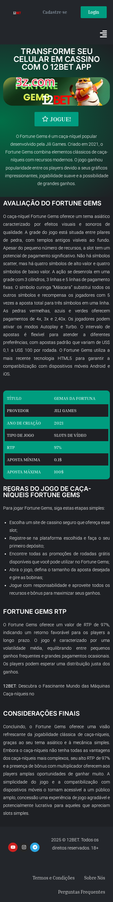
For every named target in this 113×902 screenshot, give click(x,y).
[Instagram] (24, 847)
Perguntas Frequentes (81, 891)
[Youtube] (13, 847)
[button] (103, 34)
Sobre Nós (94, 877)
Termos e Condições (54, 877)
